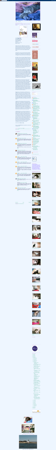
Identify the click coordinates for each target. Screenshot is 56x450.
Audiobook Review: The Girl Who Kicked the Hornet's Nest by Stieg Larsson (36, 136)
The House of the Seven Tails (28, 4)
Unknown (18, 156)
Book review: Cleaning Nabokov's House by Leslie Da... (36, 368)
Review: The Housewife (35, 103)
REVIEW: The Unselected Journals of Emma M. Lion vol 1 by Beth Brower (36, 101)
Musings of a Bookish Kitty (36, 107)
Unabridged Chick (35, 118)
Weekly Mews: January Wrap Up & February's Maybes (36, 108)
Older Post (30, 202)
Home (16, 21)
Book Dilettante (35, 130)
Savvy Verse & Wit (35, 148)
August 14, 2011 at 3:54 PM (24, 156)
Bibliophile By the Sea (35, 115)
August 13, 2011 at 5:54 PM (24, 133)
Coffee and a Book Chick (36, 120)
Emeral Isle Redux (35, 143)
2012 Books (19, 21)
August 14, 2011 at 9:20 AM (23, 143)
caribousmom (34, 133)
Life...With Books (35, 147)
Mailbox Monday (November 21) (36, 146)
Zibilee (18, 150)
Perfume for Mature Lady (35, 114)
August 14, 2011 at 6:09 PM (23, 178)
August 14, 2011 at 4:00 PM (24, 166)
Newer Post (16, 202)
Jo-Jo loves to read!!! (35, 135)
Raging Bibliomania (35, 149)
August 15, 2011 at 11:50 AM (23, 182)
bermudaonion (19, 133)
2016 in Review (34, 129)
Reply (18, 136)
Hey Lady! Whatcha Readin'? (36, 113)
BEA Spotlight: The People (35, 132)
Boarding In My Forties (35, 139)
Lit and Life (34, 104)
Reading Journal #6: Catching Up (36, 138)
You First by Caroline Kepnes (36, 106)
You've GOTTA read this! (36, 141)
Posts (34, 93)
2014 (33, 354)
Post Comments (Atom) (21, 203)
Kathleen (18, 178)
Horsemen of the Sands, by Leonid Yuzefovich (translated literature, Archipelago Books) (36, 127)
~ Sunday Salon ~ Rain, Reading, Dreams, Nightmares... (36, 379)
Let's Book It (34, 144)
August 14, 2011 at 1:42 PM (22, 150)
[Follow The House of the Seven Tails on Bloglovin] (35, 44)
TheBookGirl (18, 143)
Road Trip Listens (35, 112)
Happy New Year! (35, 117)
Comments (34, 94)
